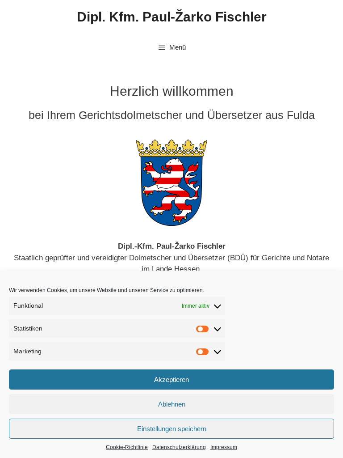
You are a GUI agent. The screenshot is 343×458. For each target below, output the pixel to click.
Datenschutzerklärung (179, 447)
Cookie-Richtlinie (127, 447)
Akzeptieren (171, 379)
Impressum (223, 447)
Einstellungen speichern (171, 429)
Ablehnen (171, 404)
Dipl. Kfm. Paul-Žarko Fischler (172, 16)
